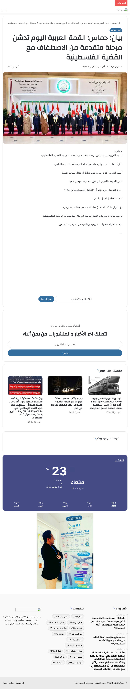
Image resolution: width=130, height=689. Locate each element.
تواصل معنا (8, 683)
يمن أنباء (79, 683)
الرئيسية (116, 23)
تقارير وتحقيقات (58, 628)
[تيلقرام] (20, 630)
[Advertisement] (65, 264)
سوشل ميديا (75, 639)
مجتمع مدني (75, 662)
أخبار (108, 23)
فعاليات (55, 651)
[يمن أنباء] (122, 9)
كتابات (60, 657)
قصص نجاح (76, 657)
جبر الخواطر (75, 634)
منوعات (57, 662)
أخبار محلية (99, 23)
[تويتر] (24, 630)
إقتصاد (76, 628)
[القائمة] (4, 11)
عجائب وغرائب (74, 651)
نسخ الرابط (46, 299)
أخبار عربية (75, 622)
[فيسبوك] (28, 630)
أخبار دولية (61, 616)
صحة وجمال (74, 645)
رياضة (59, 634)
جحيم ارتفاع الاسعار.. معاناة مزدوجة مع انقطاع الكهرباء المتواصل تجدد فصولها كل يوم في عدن (66, 403)
